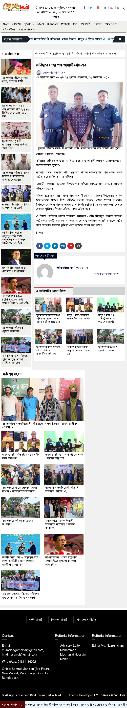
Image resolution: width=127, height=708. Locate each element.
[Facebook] (39, 246)
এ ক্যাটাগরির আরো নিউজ (51, 291)
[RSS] (119, 8)
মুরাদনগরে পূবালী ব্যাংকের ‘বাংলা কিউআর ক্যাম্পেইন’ (15, 144)
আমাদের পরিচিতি (26, 29)
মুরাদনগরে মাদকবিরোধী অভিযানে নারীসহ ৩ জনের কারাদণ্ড (60, 524)
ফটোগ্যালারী (36, 619)
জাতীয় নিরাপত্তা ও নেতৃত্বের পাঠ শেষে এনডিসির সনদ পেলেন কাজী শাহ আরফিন (13, 238)
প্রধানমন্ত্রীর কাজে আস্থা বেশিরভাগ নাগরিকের (14, 269)
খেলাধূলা (65, 24)
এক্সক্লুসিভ (55, 53)
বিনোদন (97, 24)
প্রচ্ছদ (5, 24)
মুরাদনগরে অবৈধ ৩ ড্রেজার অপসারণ (107, 348)
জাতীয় (40, 24)
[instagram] (98, 8)
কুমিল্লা (27, 24)
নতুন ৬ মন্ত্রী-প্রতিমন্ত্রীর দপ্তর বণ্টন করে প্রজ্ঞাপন (78, 317)
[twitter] (92, 8)
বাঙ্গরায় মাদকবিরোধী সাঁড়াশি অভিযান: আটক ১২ (78, 350)
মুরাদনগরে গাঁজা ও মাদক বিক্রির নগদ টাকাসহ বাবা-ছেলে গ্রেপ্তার (15, 176)
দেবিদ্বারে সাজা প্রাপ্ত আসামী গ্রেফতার (95, 53)
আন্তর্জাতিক (52, 24)
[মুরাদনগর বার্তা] (16, 7)
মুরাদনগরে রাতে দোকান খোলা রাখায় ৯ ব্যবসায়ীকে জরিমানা (48, 350)
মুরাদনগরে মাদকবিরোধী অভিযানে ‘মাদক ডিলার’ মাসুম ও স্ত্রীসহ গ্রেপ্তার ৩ (48, 319)
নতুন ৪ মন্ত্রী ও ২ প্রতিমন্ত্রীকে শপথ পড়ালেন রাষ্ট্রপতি (106, 319)
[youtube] (112, 8)
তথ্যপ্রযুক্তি (86, 24)
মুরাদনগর (16, 24)
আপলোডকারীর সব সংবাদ (106, 273)
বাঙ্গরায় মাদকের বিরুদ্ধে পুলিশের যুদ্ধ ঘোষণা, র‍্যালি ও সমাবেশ (15, 359)
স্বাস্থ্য (75, 24)
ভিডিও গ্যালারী (59, 619)
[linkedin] (105, 8)
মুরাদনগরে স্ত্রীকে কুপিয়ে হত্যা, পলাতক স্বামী (15, 79)
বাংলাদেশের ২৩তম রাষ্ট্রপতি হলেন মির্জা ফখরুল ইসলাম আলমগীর (15, 299)
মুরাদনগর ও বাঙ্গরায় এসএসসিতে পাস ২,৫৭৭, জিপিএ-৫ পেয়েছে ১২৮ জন (16, 111)
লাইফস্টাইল (111, 24)
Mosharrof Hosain (72, 267)
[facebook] (85, 8)
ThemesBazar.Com (112, 695)
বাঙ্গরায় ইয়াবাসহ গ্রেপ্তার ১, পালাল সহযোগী (15, 206)
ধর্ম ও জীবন (9, 29)
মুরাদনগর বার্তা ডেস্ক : (54, 72)
